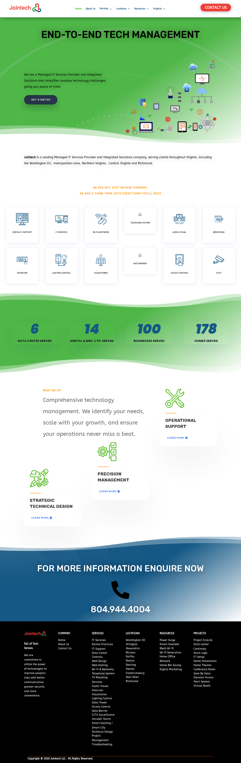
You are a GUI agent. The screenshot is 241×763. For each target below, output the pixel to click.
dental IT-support (22, 232)
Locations (121, 8)
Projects (157, 8)
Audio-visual (179, 232)
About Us (90, 8)
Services (104, 8)
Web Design (218, 232)
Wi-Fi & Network (101, 232)
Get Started (40, 99)
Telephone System (140, 223)
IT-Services (61, 232)
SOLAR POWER (101, 273)
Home (78, 8)
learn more (108, 491)
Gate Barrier (140, 264)
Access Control (179, 273)
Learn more (40, 517)
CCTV (218, 273)
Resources (139, 8)
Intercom (22, 273)
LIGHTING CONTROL (61, 273)
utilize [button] (28, 664)
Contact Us (216, 7)
